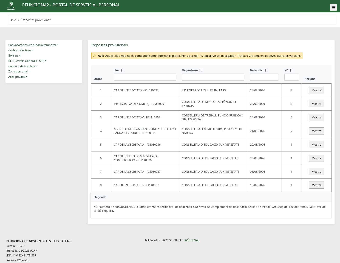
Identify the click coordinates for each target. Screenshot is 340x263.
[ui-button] (333, 7)
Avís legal (191, 240)
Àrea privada (16, 77)
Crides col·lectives (19, 50)
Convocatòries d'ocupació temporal (32, 45)
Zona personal (18, 71)
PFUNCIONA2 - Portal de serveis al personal (71, 5)
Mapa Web (152, 240)
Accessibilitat (172, 240)
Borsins (13, 55)
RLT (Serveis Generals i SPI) (26, 61)
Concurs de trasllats (21, 66)
